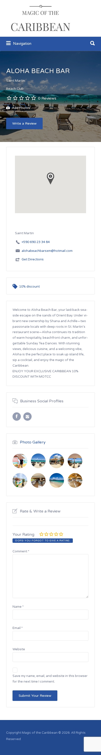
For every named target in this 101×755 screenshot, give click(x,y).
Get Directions (33, 259)
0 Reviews (47, 98)
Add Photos (20, 108)
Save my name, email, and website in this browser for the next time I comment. (50, 679)
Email (18, 628)
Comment (21, 551)
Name (18, 607)
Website (19, 649)
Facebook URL (17, 416)
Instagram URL (27, 416)
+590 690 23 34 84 (36, 242)
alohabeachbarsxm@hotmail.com (47, 251)
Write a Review (24, 123)
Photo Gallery (33, 442)
